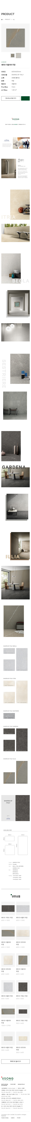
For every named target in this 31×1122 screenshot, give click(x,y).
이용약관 (12, 1117)
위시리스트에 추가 (10, 98)
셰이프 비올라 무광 (21, 917)
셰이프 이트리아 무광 (21, 943)
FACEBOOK (4, 1085)
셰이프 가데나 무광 (7, 917)
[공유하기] (25, 98)
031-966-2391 (7, 1092)
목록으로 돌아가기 (15, 1061)
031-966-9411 (7, 1108)
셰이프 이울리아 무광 (6, 943)
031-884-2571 (7, 1100)
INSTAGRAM (4, 1084)
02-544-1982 (26, 1094)
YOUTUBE (13, 1084)
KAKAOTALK (21, 1084)
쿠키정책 (18, 1117)
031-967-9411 (7, 1104)
